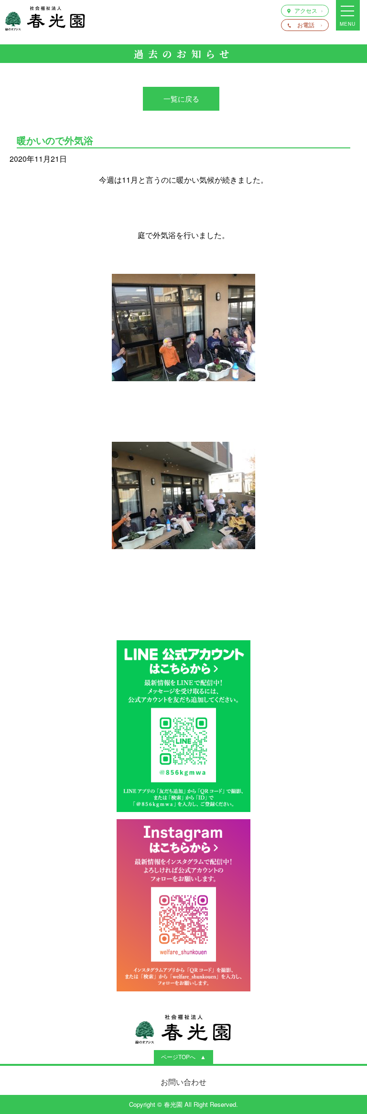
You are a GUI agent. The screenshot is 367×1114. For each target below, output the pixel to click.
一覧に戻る (181, 99)
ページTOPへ (178, 1056)
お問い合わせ (183, 1081)
